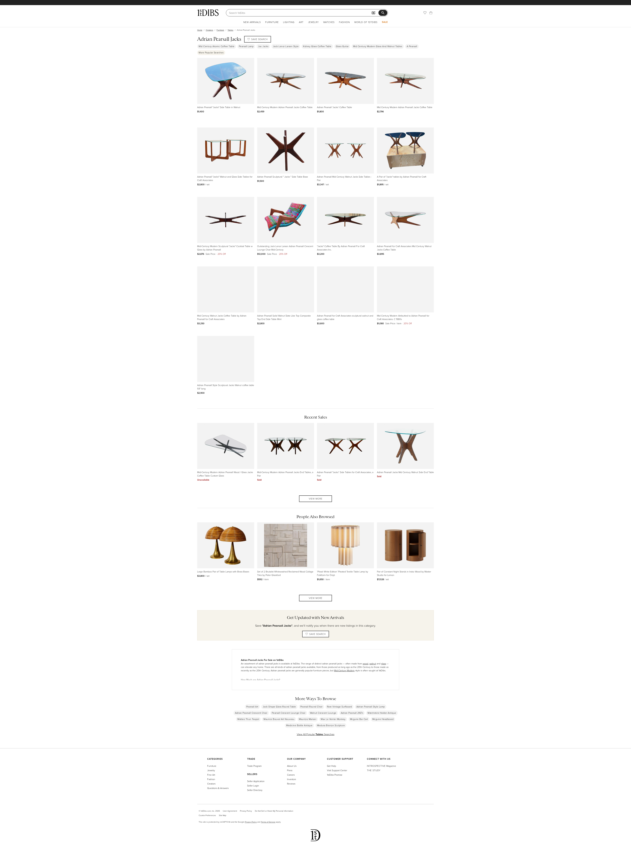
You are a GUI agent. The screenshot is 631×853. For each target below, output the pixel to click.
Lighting (288, 22)
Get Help (331, 765)
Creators (209, 30)
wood (365, 663)
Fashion (344, 22)
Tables (230, 30)
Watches (329, 22)
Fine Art (211, 774)
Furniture (272, 22)
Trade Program (254, 765)
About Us (291, 765)
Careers (291, 774)
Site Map (222, 815)
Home (199, 30)
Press (289, 770)
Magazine (381, 765)
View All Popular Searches (315, 734)
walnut (372, 663)
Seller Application (256, 781)
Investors (291, 779)
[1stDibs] (208, 12)
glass (383, 663)
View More (315, 498)
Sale (385, 22)
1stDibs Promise (334, 774)
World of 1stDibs (365, 22)
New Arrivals (252, 22)
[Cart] (430, 12)
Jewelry (313, 22)
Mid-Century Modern (344, 670)
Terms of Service (268, 821)
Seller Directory (254, 790)
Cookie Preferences (207, 815)
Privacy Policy (246, 810)
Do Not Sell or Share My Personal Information (274, 810)
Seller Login (253, 785)
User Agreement (230, 810)
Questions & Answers (218, 788)
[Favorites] (424, 12)
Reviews (291, 783)
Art (301, 22)
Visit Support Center (337, 770)
